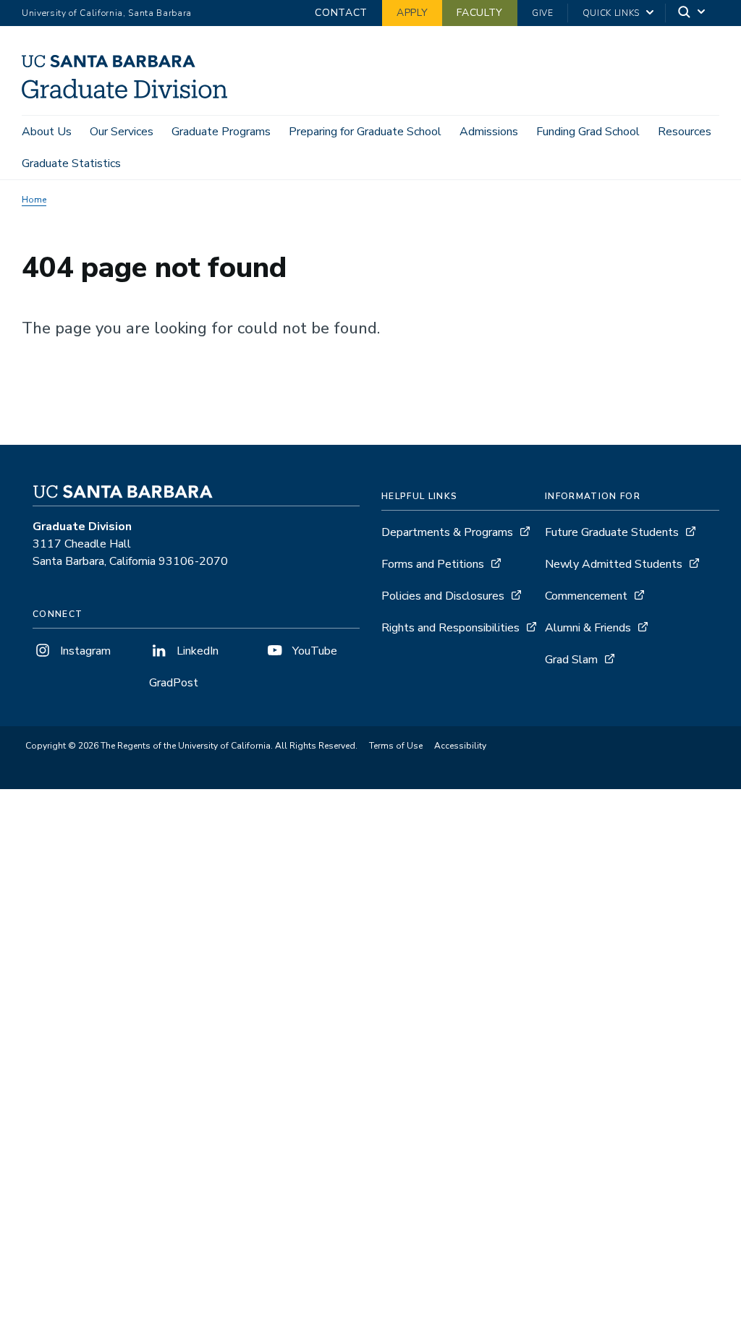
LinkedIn (196, 651)
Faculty (480, 13)
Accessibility (460, 745)
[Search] (692, 13)
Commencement (586, 596)
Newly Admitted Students (613, 564)
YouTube (313, 651)
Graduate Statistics (71, 163)
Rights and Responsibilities (450, 628)
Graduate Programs (221, 132)
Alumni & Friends (588, 628)
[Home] (130, 95)
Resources (684, 132)
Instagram (84, 651)
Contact (341, 13)
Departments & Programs (447, 532)
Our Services (121, 132)
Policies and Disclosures (442, 596)
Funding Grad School (588, 132)
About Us (47, 132)
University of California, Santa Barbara (107, 13)
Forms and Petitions (432, 564)
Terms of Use (396, 745)
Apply (412, 13)
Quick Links (611, 13)
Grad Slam (571, 660)
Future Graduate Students (612, 532)
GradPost (173, 683)
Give (543, 13)
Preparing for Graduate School (365, 132)
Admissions (489, 132)
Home (34, 199)
